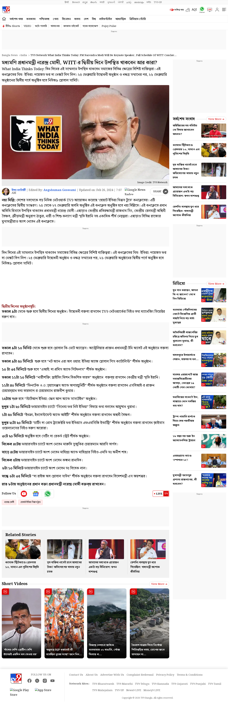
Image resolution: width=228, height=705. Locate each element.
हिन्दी (67, 2)
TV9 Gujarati (179, 684)
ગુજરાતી (111, 2)
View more (157, 584)
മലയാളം (139, 2)
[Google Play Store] (20, 692)
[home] (4, 18)
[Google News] (36, 494)
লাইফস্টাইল (105, 19)
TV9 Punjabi (198, 684)
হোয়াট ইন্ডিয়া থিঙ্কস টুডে (30, 502)
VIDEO (27, 26)
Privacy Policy (165, 675)
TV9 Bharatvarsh (103, 684)
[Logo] (6, 9)
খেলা (55, 19)
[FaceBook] (29, 681)
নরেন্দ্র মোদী (9, 502)
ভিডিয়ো (179, 284)
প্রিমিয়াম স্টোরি (137, 19)
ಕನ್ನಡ (84, 2)
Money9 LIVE (152, 690)
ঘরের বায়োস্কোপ (90, 26)
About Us (92, 675)
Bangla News (10, 55)
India (23, 55)
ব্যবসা (77, 19)
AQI (194, 9)
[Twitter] (37, 681)
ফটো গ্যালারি (41, 26)
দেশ (86, 19)
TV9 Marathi (124, 684)
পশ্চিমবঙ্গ (44, 19)
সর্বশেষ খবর (16, 19)
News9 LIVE (133, 690)
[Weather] (189, 10)
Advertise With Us (112, 675)
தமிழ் (128, 2)
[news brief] (177, 9)
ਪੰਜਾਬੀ (121, 2)
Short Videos (14, 584)
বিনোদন (66, 19)
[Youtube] (24, 494)
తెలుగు (93, 2)
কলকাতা (31, 19)
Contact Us (76, 675)
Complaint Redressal (140, 675)
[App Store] (45, 692)
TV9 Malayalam (102, 690)
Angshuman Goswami (59, 190)
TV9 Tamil (214, 684)
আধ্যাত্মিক (120, 19)
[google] (137, 191)
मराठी (102, 2)
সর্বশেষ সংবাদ (184, 119)
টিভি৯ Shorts (13, 26)
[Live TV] (208, 9)
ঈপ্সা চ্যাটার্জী (19, 190)
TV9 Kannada (160, 684)
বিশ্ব (94, 19)
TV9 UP (119, 690)
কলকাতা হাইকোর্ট (71, 26)
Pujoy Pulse (109, 26)
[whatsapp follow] (48, 494)
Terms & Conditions (190, 675)
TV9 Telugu (142, 684)
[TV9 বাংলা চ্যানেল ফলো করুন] (201, 10)
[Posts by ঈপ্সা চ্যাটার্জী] (6, 192)
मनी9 (149, 2)
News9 (76, 2)
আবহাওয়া (55, 26)
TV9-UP (158, 2)
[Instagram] (45, 681)
